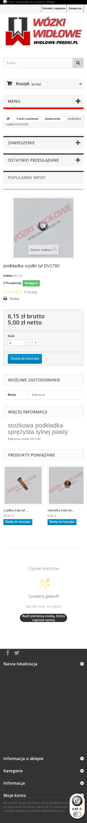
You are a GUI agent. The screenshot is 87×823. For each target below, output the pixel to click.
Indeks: (8, 275)
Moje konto (14, 795)
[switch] (77, 814)
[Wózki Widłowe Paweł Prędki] (43, 31)
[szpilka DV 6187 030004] (23, 485)
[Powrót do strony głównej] (8, 119)
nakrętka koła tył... (61, 510)
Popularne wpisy (26, 177)
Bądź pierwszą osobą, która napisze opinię (43, 618)
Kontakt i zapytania (54, 8)
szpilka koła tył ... (15, 510)
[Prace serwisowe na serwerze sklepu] (43, 2)
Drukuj (14, 298)
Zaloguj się (74, 8)
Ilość (11, 336)
